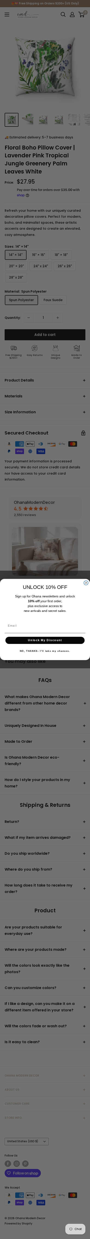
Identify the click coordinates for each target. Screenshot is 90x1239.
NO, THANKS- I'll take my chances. (45, 651)
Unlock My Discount (45, 640)
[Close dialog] (86, 583)
